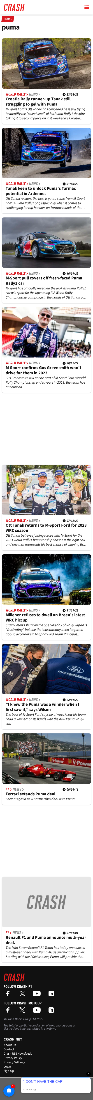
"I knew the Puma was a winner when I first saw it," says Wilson (42, 707)
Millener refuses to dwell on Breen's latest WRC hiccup (45, 617)
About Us (10, 1045)
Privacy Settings (14, 1062)
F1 (7, 789)
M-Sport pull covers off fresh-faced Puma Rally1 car (44, 281)
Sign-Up (9, 1071)
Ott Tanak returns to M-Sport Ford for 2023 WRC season (46, 528)
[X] (23, 995)
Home (8, 19)
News (33, 94)
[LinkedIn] (52, 995)
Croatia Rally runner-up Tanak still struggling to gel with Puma (38, 101)
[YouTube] (38, 995)
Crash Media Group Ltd (21, 1019)
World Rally (16, 94)
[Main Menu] (86, 7)
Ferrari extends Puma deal (30, 794)
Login (7, 1066)
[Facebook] (9, 995)
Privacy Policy (13, 1058)
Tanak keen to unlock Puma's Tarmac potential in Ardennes (41, 191)
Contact (9, 1049)
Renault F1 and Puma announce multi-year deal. (46, 940)
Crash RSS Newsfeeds (18, 1053)
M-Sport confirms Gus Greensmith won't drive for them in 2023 (43, 370)
